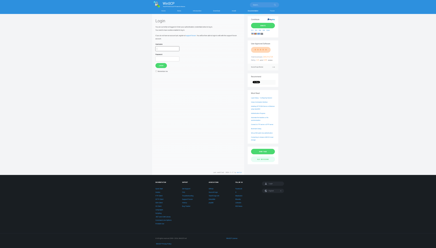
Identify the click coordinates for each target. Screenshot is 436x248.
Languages (159, 210)
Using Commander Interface (259, 102)
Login (161, 65)
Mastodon (238, 196)
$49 (260, 30)
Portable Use (159, 224)
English (271, 191)
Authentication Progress (258, 113)
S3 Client (158, 206)
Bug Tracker (186, 206)
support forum (191, 36)
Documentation (253, 11)
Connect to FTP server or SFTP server (262, 124)
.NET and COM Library (163, 217)
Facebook (238, 189)
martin (239, 172)
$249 (268, 30)
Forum (272, 11)
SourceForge (213, 192)
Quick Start (159, 189)
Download (216, 11)
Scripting (158, 213)
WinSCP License (231, 238)
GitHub (211, 189)
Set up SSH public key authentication (262, 133)
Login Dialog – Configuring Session (261, 98)
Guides (157, 192)
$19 (252, 30)
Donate (263, 25)
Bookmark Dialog (256, 129)
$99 (264, 30)
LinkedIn (238, 203)
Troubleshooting (187, 196)
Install (234, 11)
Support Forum (187, 199)
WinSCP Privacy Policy (163, 244)
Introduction (197, 11)
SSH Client (159, 203)
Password (158, 54)
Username (158, 44)
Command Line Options (163, 220)
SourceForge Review (257, 67)
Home (163, 11)
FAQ (183, 192)
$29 (256, 30)
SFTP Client (159, 199)
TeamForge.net (214, 196)
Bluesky (238, 199)
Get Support (186, 189)
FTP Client (158, 196)
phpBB (211, 203)
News (179, 11)
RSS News (238, 206)
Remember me (163, 71)
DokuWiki (212, 199)
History (184, 203)
